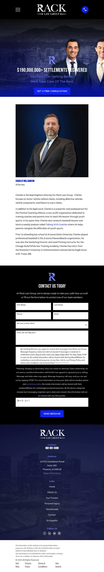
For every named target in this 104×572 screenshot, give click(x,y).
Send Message (52, 413)
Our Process (52, 498)
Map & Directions (52, 473)
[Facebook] (44, 533)
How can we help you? (26, 332)
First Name (21, 305)
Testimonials (52, 509)
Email (56, 314)
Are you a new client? (26, 323)
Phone (19, 314)
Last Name (58, 305)
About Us (52, 492)
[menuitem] (19, 565)
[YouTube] (54, 533)
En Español (52, 520)
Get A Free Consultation (52, 91)
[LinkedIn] (49, 533)
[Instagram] (59, 533)
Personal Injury (52, 503)
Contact (52, 514)
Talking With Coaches (56, 224)
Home (52, 486)
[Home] (51, 9)
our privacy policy (33, 384)
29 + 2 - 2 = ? (23, 400)
